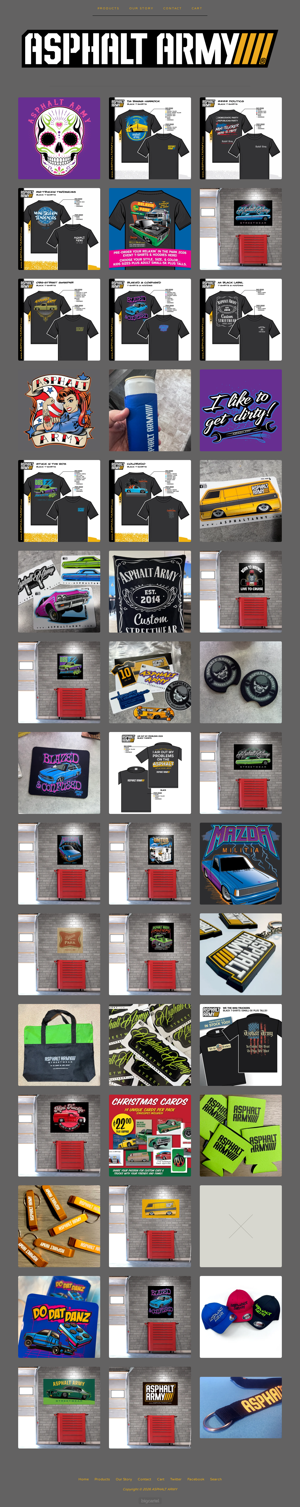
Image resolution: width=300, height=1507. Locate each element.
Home (84, 1479)
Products (108, 8)
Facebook (196, 1479)
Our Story (141, 8)
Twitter (176, 1479)
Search (216, 1479)
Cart (197, 8)
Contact (172, 8)
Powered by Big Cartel (150, 1500)
